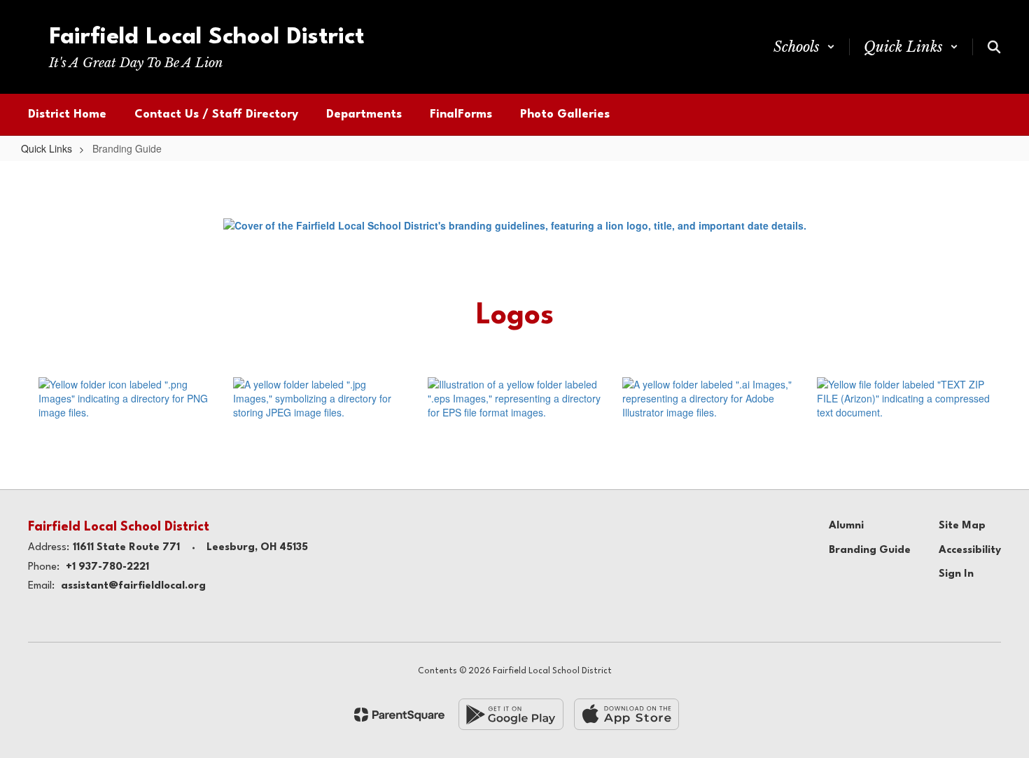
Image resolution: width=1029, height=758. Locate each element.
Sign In (956, 574)
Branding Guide (870, 550)
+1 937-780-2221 (107, 567)
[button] (804, 46)
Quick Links (46, 148)
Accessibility (970, 550)
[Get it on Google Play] (511, 714)
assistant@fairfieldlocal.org (133, 586)
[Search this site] (994, 47)
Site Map (962, 526)
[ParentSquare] (399, 714)
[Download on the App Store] (626, 714)
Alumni (846, 526)
